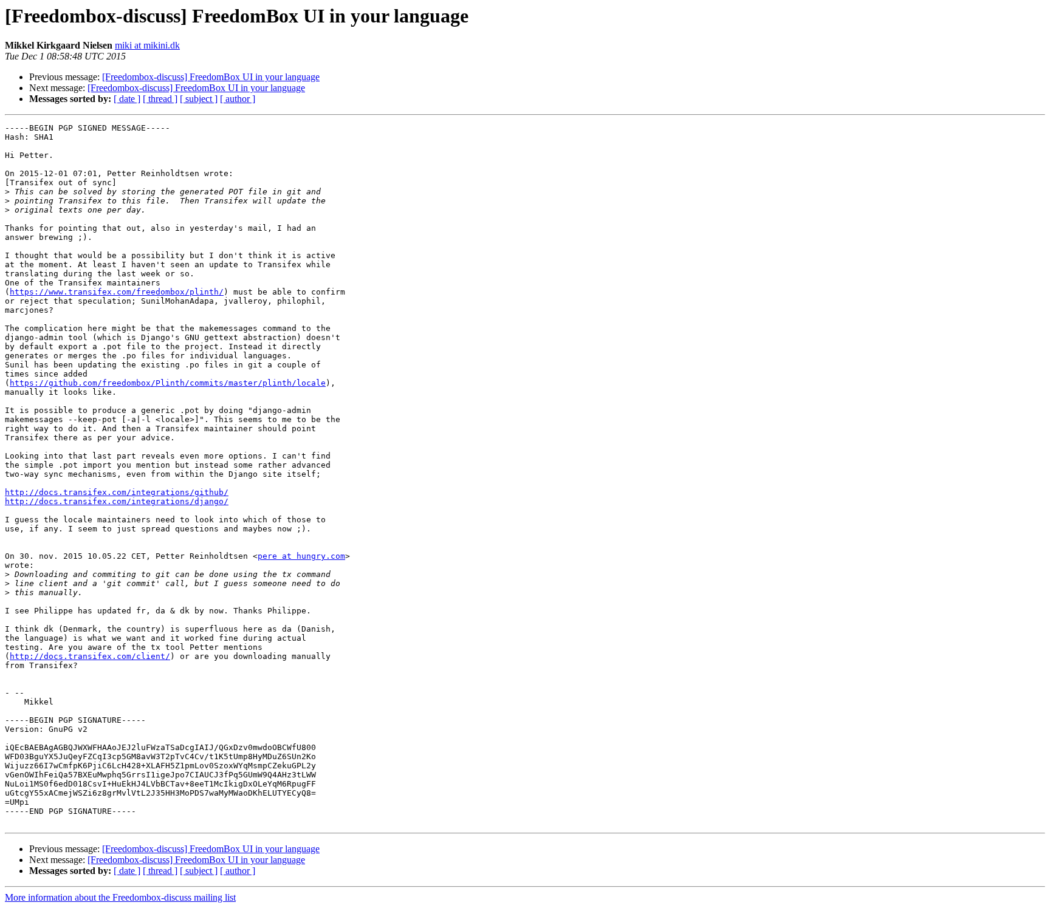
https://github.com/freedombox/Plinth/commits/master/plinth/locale (168, 382)
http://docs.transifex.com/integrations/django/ (116, 501)
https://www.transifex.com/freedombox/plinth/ (117, 291)
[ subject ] (199, 99)
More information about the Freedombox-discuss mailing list (120, 897)
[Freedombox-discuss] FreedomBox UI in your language (211, 77)
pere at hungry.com (301, 556)
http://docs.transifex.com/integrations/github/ (116, 492)
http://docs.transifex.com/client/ (90, 656)
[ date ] (127, 99)
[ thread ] (160, 99)
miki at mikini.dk (147, 45)
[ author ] (237, 99)
